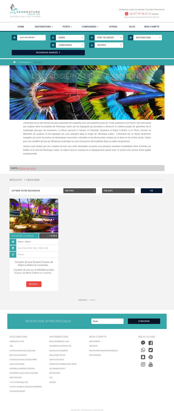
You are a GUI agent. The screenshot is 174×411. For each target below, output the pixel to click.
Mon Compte (151, 26)
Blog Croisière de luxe (59, 341)
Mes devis (93, 346)
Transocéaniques (17, 391)
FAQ (50, 378)
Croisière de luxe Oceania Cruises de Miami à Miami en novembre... (34, 263)
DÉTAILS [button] (33, 284)
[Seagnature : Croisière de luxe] (47, 9)
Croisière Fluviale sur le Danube (24, 373)
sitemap (52, 382)
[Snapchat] (143, 356)
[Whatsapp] (143, 349)
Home (21, 26)
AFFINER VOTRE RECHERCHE (26, 191)
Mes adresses (95, 355)
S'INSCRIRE (144, 321)
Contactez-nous (56, 360)
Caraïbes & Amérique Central (22, 369)
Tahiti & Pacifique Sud (19, 382)
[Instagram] (143, 363)
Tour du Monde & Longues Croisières (26, 387)
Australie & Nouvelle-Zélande (22, 351)
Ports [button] (67, 26)
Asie (11, 346)
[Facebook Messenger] (143, 342)
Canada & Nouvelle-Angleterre (23, 360)
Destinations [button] (43, 26)
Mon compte (94, 341)
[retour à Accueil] (14, 62)
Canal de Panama (17, 364)
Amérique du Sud (17, 341)
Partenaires (54, 373)
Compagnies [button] (89, 26)
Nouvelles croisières (58, 351)
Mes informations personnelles (103, 351)
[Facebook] (151, 343)
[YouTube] (151, 364)
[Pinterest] (151, 357)
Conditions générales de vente (63, 364)
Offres (113, 26)
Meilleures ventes (57, 355)
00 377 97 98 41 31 (140, 13)
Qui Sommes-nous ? (57, 369)
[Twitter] (151, 350)
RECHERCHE (47, 52)
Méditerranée (16, 378)
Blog (132, 26)
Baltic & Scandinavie (18, 355)
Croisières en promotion (60, 346)
